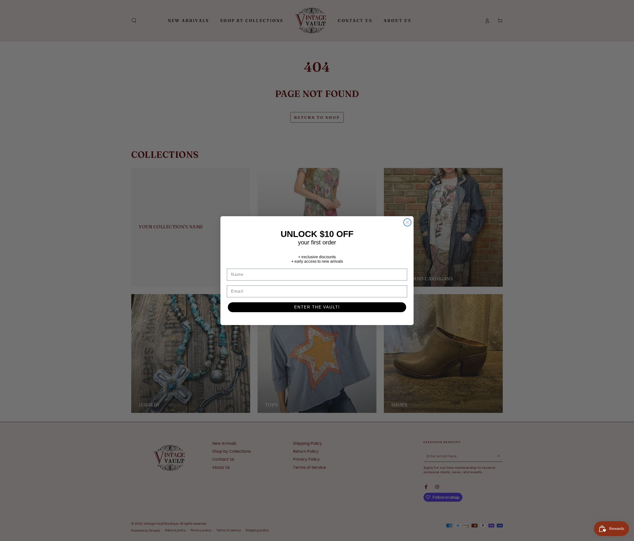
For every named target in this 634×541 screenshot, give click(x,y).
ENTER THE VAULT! (317, 307)
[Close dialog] (407, 222)
